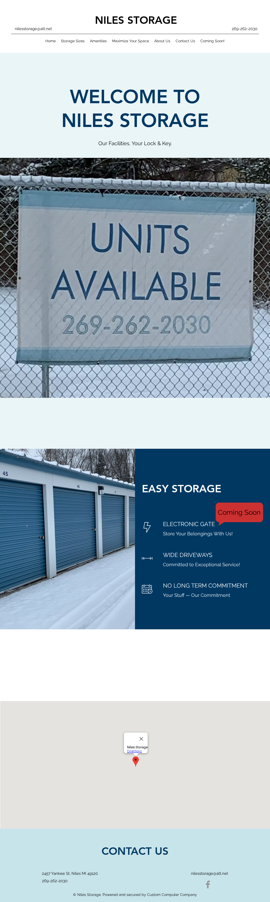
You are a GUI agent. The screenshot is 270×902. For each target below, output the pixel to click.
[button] (135, 278)
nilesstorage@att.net (33, 28)
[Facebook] (208, 884)
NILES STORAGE (136, 20)
